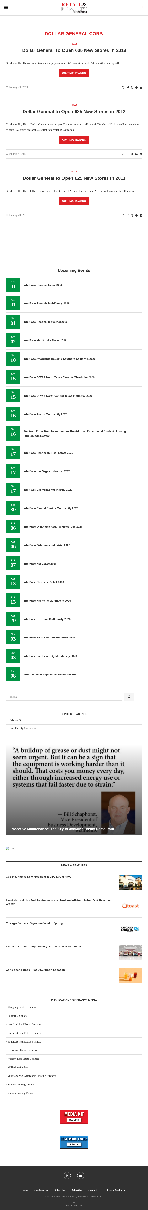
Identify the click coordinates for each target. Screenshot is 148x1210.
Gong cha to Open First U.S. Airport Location (35, 969)
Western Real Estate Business (23, 1058)
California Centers (17, 1015)
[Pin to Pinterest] (136, 87)
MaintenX (15, 720)
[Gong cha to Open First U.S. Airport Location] (130, 975)
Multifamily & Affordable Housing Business (32, 1075)
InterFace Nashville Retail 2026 (44, 582)
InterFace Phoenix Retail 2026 (43, 284)
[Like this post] (123, 87)
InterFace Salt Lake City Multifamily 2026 (50, 656)
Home (24, 1190)
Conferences (41, 1190)
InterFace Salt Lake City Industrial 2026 (49, 637)
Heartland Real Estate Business (24, 1024)
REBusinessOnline (18, 1067)
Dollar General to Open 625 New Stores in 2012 (74, 111)
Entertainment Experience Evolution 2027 (51, 674)
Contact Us (94, 1190)
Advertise (76, 1190)
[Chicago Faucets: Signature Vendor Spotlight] (130, 929)
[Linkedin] (67, 1175)
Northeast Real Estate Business (24, 1033)
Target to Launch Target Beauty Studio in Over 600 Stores (44, 946)
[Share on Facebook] (128, 87)
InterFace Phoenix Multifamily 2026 (47, 303)
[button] (9, 789)
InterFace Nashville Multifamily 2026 (47, 600)
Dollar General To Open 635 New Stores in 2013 (74, 50)
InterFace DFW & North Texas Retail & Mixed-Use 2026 (59, 377)
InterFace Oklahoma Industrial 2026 (47, 545)
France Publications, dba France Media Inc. (78, 1196)
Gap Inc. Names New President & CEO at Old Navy (38, 876)
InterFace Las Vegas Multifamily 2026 (48, 489)
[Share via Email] (141, 87)
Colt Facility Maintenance (24, 728)
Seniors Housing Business (21, 1093)
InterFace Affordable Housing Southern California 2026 (60, 358)
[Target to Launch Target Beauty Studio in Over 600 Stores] (130, 952)
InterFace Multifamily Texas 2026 (45, 340)
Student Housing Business (22, 1084)
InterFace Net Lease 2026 (40, 563)
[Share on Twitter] (132, 87)
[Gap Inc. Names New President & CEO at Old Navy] (130, 882)
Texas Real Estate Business (22, 1050)
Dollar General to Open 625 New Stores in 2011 (74, 178)
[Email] (80, 1175)
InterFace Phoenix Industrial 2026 (46, 321)
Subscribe (59, 1190)
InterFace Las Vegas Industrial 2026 (47, 471)
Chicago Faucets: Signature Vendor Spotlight (36, 923)
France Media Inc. (117, 1190)
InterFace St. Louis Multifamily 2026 (47, 619)
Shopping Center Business (22, 1007)
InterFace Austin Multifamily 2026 (45, 414)
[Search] (142, 8)
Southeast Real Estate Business (24, 1041)
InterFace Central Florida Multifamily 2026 (51, 508)
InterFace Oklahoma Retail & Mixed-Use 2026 (53, 526)
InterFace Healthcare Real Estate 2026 (48, 452)
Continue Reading (74, 73)
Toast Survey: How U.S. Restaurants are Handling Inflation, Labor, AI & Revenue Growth (58, 901)
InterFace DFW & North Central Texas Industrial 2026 (58, 395)
